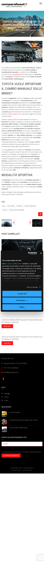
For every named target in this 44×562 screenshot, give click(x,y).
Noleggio (7, 393)
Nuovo (6, 397)
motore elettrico (13, 114)
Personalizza (20, 300)
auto (3, 206)
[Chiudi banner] (41, 253)
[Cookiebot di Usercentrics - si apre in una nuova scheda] (28, 253)
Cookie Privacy (27, 470)
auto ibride (11, 206)
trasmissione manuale (16, 210)
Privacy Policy (16, 470)
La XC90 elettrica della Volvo (18, 428)
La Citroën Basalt (14, 412)
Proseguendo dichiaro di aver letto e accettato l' (21, 452)
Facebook (22, 379)
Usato (6, 400)
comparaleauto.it (27, 468)
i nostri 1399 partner (14, 263)
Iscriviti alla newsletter (11, 455)
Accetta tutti (22, 293)
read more (7, 326)
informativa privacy (35, 452)
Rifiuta (22, 307)
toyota (4, 210)
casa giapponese (17, 74)
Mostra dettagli (32, 287)
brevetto (19, 206)
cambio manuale (30, 206)
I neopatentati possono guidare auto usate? (23, 420)
